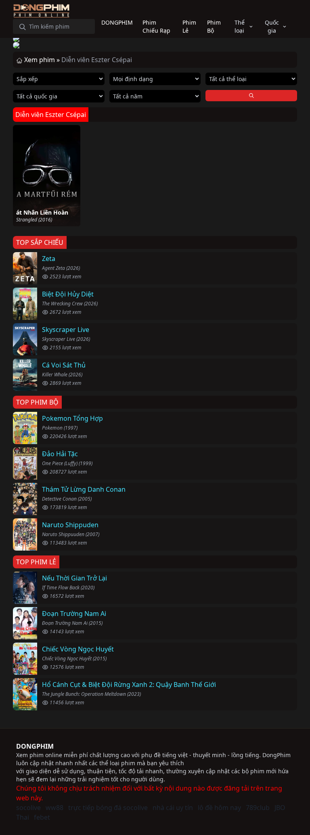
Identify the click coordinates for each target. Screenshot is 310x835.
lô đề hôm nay (219, 807)
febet (42, 817)
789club (258, 807)
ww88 (54, 807)
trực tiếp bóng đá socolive (108, 807)
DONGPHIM (35, 746)
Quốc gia (272, 26)
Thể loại (240, 26)
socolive (28, 807)
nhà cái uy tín (173, 807)
